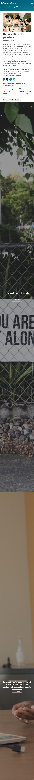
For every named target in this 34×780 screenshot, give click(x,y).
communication (7, 85)
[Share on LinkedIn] (10, 79)
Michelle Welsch (8, 3)
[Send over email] (14, 79)
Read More (17, 300)
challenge (18, 83)
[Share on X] (7, 79)
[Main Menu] (32, 2)
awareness (12, 83)
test (13, 85)
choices (24, 83)
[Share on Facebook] (4, 79)
